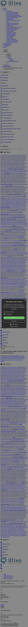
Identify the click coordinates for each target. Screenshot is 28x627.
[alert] (14, 313)
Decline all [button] (14, 321)
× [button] (25, 300)
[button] (14, 313)
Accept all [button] (14, 317)
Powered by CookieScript (14, 326)
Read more (14, 308)
